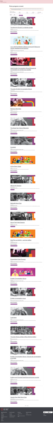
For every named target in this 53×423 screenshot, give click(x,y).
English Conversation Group (18, 278)
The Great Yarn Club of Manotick (19, 128)
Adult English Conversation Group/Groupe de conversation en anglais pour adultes (23, 69)
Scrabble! (13, 147)
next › (27, 405)
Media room (2, 420)
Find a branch (10, 413)
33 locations (20, 9)
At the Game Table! (15, 166)
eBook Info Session (15, 185)
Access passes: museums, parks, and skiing (21, 416)
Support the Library (28, 412)
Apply (20, 15)
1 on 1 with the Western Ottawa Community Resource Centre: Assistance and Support (25, 47)
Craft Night (13, 317)
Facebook (44, 412)
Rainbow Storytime (15, 109)
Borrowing (19, 412)
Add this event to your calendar (14, 33)
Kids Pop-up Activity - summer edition (20, 240)
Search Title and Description (13, 12)
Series (27, 12)
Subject (19, 12)
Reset (22, 15)
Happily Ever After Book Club (18, 397)
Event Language (39, 12)
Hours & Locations (11, 412)
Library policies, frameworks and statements (4, 417)
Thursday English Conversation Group (21, 89)
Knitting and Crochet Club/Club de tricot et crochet (24, 377)
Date (14, 14)
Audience (11, 14)
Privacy (44, 414)
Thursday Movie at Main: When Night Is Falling (23, 337)
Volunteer (27, 413)
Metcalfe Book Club (15, 203)
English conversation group (18, 298)
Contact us (2, 418)
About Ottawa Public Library (4, 413)
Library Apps (51, 412)
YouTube (48, 412)
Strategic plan (2, 415)
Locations (33, 12)
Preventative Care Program (18, 259)
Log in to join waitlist (13, 226)
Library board (2, 414)
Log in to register (12, 189)
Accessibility (44, 415)
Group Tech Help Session (17, 222)
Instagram (45, 412)
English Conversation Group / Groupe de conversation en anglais (25, 357)
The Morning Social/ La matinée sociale (21, 27)
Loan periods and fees (20, 413)
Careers (2, 419)
